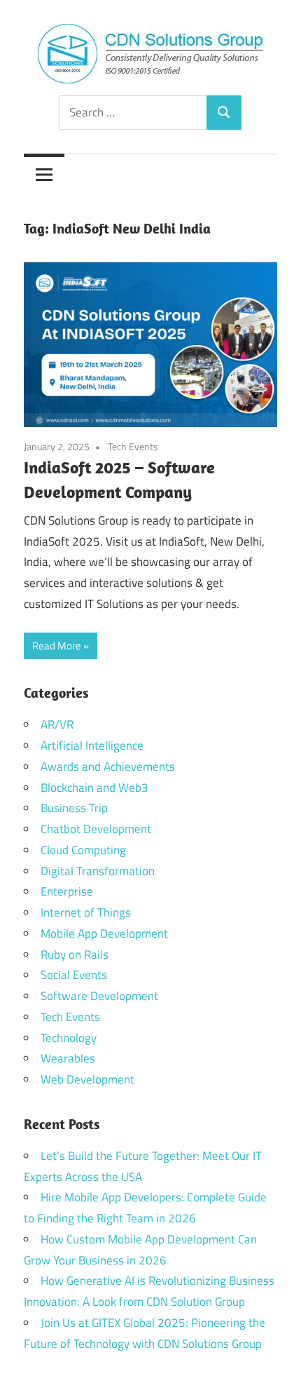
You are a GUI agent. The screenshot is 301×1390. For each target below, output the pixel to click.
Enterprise (67, 891)
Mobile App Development (104, 933)
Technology (69, 1038)
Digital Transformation (98, 871)
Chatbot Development (96, 829)
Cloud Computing (83, 850)
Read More (56, 645)
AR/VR (57, 724)
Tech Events (133, 446)
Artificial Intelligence (92, 745)
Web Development (87, 1079)
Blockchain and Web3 (94, 787)
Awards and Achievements (108, 766)
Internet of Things (86, 912)
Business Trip (74, 808)
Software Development (99, 996)
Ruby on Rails (74, 954)
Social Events (74, 975)
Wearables (68, 1058)
